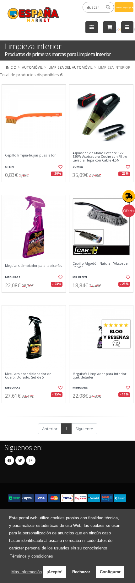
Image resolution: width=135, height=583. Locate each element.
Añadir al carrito (35, 187)
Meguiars (12, 277)
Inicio (11, 67)
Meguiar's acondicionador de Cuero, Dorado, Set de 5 (28, 375)
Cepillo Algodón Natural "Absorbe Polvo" (100, 265)
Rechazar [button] (81, 572)
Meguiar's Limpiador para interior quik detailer (99, 375)
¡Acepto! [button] (54, 572)
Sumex (78, 167)
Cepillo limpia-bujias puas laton (31, 155)
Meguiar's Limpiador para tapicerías (33, 266)
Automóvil (32, 67)
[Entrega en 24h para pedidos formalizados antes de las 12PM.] (128, 196)
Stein (9, 167)
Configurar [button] (110, 572)
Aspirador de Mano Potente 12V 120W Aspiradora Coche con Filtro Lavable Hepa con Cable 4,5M (100, 156)
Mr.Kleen (80, 277)
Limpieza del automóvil (70, 67)
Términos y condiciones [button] (31, 556)
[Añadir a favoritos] (59, 166)
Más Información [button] (26, 572)
